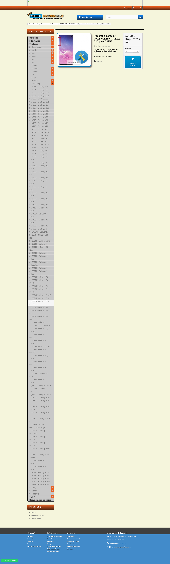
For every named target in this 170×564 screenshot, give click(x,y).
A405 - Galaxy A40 (39, 123)
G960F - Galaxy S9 (39, 286)
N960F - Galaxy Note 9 (39, 450)
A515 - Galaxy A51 (39, 135)
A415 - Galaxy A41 (39, 126)
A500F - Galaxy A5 (39, 178)
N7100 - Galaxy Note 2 (39, 402)
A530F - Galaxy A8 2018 (38, 194)
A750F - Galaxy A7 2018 (38, 221)
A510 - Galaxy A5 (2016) (38, 182)
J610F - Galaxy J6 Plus (38, 374)
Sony (33, 488)
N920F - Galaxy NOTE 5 (37, 432)
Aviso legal (50, 541)
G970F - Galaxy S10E (41, 295)
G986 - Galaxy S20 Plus (38, 311)
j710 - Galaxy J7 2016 (41, 385)
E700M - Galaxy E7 (40, 232)
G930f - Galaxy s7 (39, 268)
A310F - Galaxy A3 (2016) (38, 167)
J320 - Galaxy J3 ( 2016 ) (38, 329)
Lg (32, 74)
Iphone (34, 71)
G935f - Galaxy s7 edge (38, 272)
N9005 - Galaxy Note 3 (39, 414)
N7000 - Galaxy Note (40, 397)
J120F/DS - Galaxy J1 (41, 325)
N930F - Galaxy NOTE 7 (37, 438)
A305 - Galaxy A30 (39, 114)
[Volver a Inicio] (29, 24)
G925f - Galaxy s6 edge (38, 257)
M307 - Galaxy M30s (40, 482)
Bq (32, 62)
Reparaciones (37, 47)
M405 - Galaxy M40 (40, 485)
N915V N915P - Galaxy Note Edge (37, 426)
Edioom (34, 65)
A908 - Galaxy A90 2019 (38, 158)
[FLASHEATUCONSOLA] (45, 15)
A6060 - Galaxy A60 (40, 138)
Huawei (34, 68)
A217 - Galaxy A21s (40, 111)
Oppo (33, 77)
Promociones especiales (54, 536)
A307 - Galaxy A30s (40, 117)
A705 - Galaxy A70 (39, 141)
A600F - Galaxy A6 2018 (38, 200)
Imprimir (99, 61)
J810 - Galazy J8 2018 (37, 468)
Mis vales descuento (73, 541)
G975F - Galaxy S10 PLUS (39, 302)
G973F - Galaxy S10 (40, 298)
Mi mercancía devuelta (73, 539)
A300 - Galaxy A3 (39, 163)
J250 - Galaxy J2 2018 (37, 462)
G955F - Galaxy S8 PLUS (38, 281)
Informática (34, 41)
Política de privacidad (53, 549)
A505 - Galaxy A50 (39, 129)
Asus (33, 56)
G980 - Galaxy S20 (39, 307)
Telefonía (33, 44)
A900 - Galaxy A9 (39, 229)
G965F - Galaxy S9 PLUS (38, 290)
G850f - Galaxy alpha (40, 241)
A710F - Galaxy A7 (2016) (38, 209)
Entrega (33, 512)
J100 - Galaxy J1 (38, 322)
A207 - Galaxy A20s (40, 108)
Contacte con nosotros (54, 539)
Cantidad (128, 48)
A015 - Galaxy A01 (39, 87)
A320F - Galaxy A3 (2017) (38, 173)
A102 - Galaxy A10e (40, 93)
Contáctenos (127, 8)
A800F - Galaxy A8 (39, 226)
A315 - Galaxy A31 (39, 120)
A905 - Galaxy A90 (39, 154)
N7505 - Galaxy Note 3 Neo (39, 408)
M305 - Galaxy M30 (40, 479)
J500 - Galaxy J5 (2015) (37, 350)
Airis (33, 59)
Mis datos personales (73, 546)
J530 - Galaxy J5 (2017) (37, 362)
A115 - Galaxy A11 (39, 99)
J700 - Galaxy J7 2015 (37, 380)
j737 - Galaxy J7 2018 (41, 394)
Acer (33, 53)
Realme (34, 80)
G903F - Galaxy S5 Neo (38, 248)
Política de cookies (53, 551)
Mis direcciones (71, 544)
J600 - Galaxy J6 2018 (37, 368)
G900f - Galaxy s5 (39, 244)
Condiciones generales (37, 515)
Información (35, 507)
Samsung (35, 83)
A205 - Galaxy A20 (39, 105)
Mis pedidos (70, 536)
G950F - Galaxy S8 (39, 277)
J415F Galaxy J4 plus (40, 346)
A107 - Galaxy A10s (40, 96)
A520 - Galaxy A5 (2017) (38, 188)
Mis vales (70, 549)
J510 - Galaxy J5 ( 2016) (38, 356)
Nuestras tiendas (36, 518)
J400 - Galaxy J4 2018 (37, 341)
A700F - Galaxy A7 (39, 205)
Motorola (35, 494)
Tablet (32, 497)
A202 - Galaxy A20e (40, 102)
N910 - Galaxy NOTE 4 (39, 420)
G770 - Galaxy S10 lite (38, 236)
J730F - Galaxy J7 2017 (38, 389)
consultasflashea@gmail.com (122, 547)
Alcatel (34, 50)
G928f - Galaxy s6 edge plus (38, 263)
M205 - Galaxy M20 (40, 475)
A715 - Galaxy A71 (39, 147)
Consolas (33, 38)
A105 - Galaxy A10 (39, 90)
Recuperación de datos (40, 500)
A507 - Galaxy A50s (40, 132)
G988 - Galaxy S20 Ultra (38, 317)
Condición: (97, 46)
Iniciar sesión (137, 8)
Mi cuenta (71, 533)
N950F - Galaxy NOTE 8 (37, 444)
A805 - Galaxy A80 (39, 151)
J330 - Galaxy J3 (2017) (37, 335)
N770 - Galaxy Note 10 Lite (39, 456)
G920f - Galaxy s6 (39, 253)
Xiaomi (34, 491)
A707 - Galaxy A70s (40, 144)
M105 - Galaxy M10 (40, 472)
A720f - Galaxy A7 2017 (38, 215)
